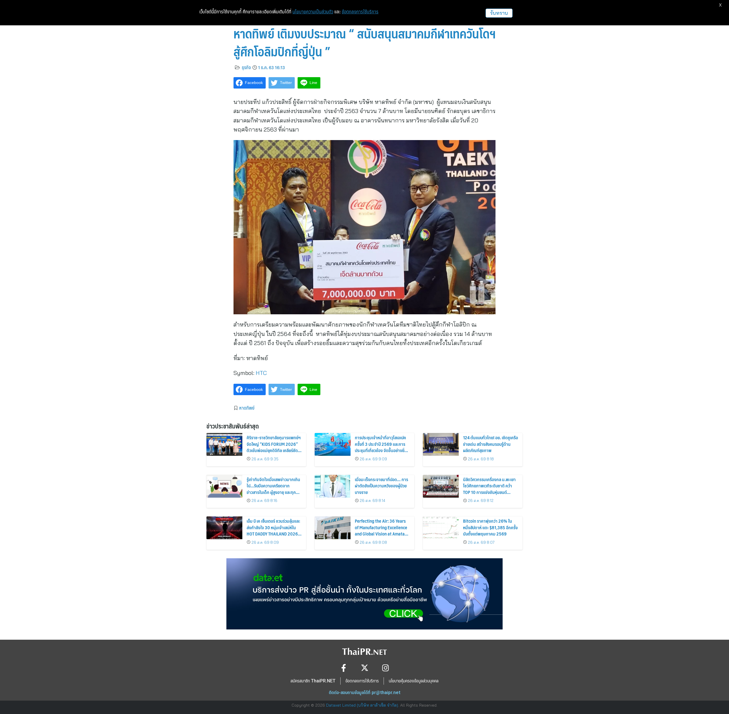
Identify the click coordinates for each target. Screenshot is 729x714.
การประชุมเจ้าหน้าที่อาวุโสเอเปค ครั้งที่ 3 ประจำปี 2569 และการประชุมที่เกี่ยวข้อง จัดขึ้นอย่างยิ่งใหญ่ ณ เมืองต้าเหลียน (381, 447)
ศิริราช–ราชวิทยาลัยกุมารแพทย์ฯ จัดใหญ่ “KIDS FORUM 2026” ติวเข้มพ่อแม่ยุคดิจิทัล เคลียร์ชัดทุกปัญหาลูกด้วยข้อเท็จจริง (274, 447)
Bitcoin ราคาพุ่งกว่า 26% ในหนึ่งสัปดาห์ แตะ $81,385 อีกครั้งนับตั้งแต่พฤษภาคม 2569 (490, 527)
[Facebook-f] (343, 668)
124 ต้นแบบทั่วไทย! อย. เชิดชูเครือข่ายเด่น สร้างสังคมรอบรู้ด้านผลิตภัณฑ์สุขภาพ (490, 444)
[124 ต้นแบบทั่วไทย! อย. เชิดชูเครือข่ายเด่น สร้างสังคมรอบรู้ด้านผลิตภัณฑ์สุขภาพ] (441, 444)
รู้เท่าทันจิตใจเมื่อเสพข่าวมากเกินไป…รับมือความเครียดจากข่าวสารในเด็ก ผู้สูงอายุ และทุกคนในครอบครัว (273, 488)
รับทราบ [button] (499, 13)
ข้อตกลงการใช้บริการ (360, 12)
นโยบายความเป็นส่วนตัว (312, 12)
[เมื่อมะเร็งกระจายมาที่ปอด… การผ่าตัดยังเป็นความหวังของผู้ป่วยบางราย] (333, 486)
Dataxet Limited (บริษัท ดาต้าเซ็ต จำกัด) (362, 705)
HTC (261, 372)
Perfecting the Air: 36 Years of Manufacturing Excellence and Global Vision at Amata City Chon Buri (381, 530)
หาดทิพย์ (247, 408)
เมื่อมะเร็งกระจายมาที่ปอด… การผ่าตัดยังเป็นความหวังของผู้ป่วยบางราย (381, 485)
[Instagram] (386, 668)
